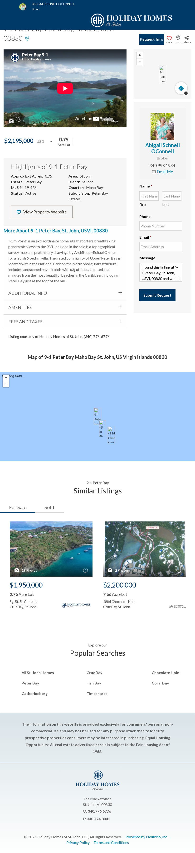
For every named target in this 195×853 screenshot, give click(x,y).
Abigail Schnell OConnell (162, 148)
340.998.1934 (162, 165)
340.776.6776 (99, 811)
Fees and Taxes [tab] (25, 321)
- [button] (139, 62)
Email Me (164, 171)
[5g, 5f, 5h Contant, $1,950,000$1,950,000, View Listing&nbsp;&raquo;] (102, 428)
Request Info (151, 39)
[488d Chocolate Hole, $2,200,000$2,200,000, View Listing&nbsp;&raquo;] (111, 435)
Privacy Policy (78, 842)
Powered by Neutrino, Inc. (147, 836)
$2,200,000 (119, 585)
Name (145, 186)
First (143, 205)
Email (145, 237)
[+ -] (162, 74)
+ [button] (139, 55)
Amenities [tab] (20, 307)
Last (165, 205)
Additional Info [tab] (27, 293)
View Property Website (45, 211)
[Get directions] (181, 88)
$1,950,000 (26, 585)
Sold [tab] (49, 507)
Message (147, 257)
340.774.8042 (98, 818)
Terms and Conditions (111, 842)
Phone (145, 216)
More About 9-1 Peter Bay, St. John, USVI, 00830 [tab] (56, 230)
